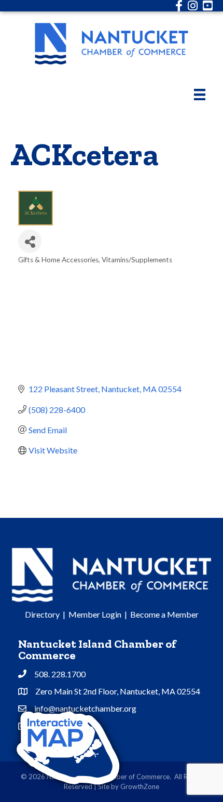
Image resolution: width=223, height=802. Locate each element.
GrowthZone (139, 786)
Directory (42, 614)
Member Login (94, 614)
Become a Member (164, 614)
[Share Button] (29, 241)
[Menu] (200, 94)
